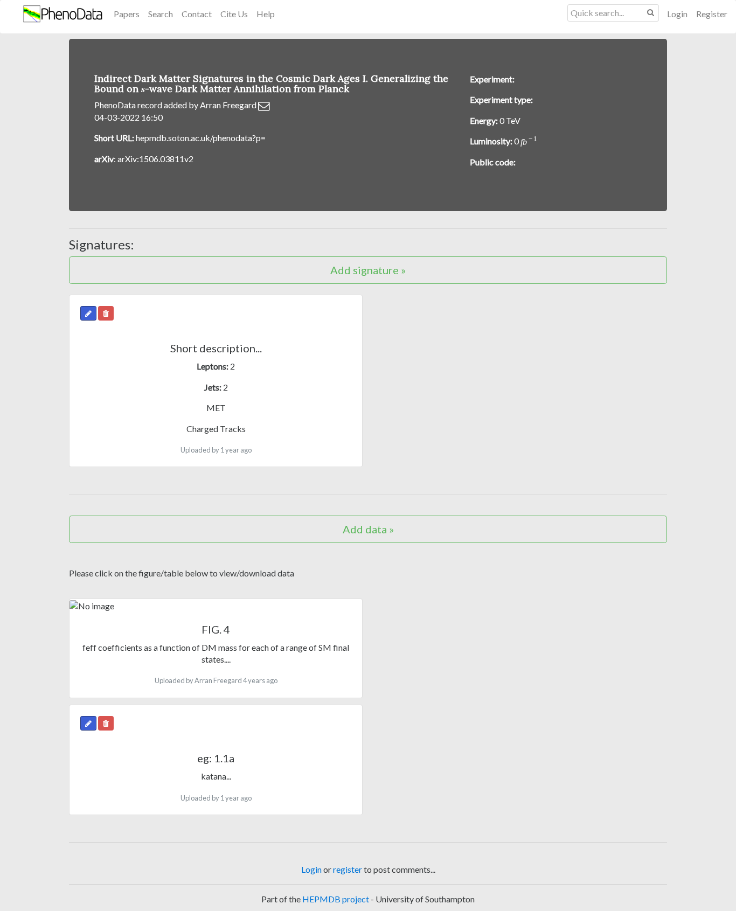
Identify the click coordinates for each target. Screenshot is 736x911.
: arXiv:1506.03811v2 (143, 159)
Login (677, 14)
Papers (127, 14)
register (347, 869)
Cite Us (234, 14)
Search (160, 14)
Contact (197, 14)
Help (265, 14)
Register (711, 14)
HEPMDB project (335, 899)
